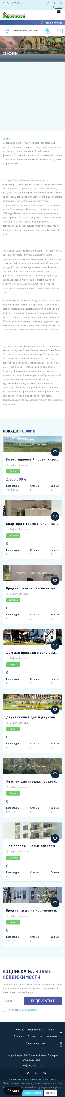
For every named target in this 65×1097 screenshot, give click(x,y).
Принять (50, 1092)
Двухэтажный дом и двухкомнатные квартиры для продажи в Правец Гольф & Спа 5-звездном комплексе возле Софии (32, 717)
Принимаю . (21, 1009)
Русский (57, 7)
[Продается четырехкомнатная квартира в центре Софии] (32, 573)
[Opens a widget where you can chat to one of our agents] (13, 1091)
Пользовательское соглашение (24, 1080)
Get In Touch (7, 31)
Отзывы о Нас (35, 1036)
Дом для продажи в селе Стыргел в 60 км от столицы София (32, 652)
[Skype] (61, 3)
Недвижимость (36, 1029)
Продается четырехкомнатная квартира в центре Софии (32, 588)
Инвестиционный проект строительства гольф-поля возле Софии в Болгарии (32, 459)
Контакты (52, 1036)
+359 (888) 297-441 (32, 1060)
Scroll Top (61, 1042)
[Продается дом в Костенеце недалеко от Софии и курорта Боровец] (32, 895)
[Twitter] (48, 3)
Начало (20, 1029)
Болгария (19, 1036)
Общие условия (27, 1009)
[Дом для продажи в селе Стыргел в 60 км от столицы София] (32, 637)
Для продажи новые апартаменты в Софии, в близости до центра (32, 846)
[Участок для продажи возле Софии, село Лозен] (32, 766)
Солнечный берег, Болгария (24, 30)
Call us (47, 31)
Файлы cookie (50, 1080)
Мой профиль (54, 22)
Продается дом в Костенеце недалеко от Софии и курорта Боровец (32, 910)
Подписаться (43, 1001)
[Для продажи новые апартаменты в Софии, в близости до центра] (32, 830)
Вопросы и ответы (35, 1043)
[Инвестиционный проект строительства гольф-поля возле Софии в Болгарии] (32, 444)
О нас (51, 1029)
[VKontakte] (54, 3)
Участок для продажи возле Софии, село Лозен (32, 781)
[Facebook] (41, 3)
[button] (55, 452)
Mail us (60, 31)
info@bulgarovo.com (32, 1065)
